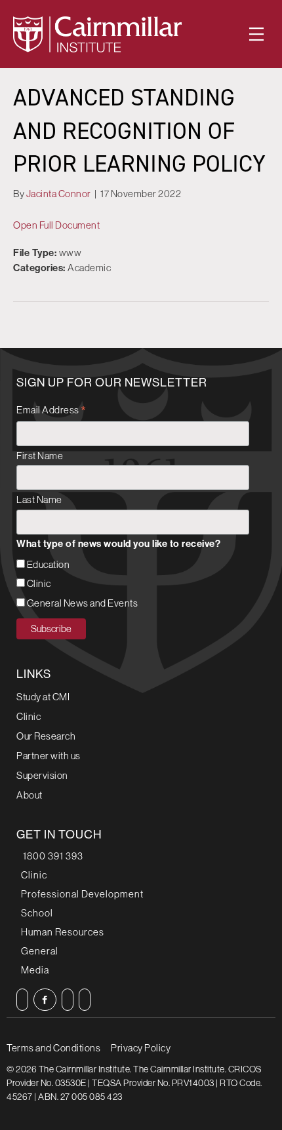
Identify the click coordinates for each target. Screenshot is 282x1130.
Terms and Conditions (53, 1048)
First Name (39, 455)
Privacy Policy (141, 1048)
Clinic (39, 583)
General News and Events (82, 603)
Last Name (39, 499)
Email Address (51, 411)
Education (48, 564)
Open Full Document (56, 225)
